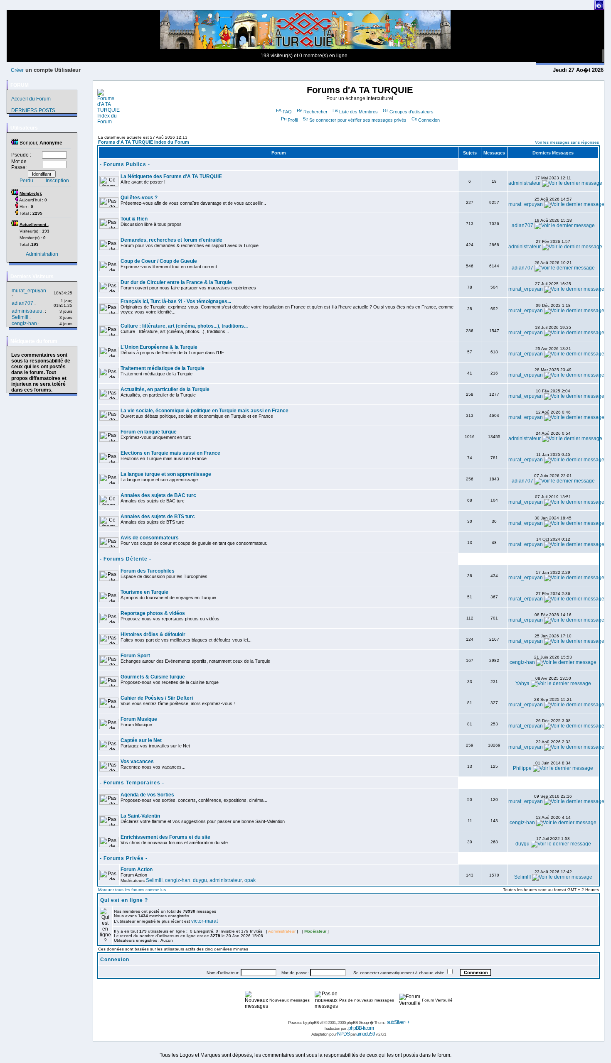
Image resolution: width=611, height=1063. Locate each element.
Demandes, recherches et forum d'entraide (171, 240)
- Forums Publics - (125, 164)
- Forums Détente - (125, 559)
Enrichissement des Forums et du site (165, 837)
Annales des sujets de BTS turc (158, 516)
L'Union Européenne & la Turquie (159, 347)
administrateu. (28, 311)
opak (250, 880)
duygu (522, 844)
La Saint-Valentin (140, 816)
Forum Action (137, 869)
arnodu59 (365, 1034)
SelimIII (20, 317)
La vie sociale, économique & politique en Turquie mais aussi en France (204, 411)
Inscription (57, 181)
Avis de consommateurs (150, 538)
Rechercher (315, 111)
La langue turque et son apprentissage (166, 474)
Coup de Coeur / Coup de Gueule (159, 261)
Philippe (522, 768)
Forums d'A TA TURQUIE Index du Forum (143, 142)
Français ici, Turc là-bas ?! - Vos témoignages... (176, 301)
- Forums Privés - (124, 858)
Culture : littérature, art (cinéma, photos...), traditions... (184, 326)
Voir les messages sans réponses (567, 142)
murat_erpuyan (29, 291)
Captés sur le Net (141, 740)
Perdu (26, 181)
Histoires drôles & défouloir (153, 634)
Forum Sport (135, 656)
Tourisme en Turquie (144, 592)
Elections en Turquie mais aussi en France (170, 453)
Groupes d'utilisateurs (411, 111)
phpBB (313, 1022)
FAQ (287, 111)
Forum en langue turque (149, 432)
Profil (293, 120)
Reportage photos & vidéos (153, 613)
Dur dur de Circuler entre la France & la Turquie (176, 282)
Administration (42, 254)
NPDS (343, 1034)
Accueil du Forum (31, 99)
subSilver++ (398, 1022)
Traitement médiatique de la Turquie (162, 368)
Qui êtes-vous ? (139, 198)
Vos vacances (137, 761)
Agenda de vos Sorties (147, 795)
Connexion (429, 120)
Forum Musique (139, 719)
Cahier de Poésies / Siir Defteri (157, 698)
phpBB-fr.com (361, 1028)
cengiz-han (24, 323)
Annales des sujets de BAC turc (158, 495)
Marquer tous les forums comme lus (132, 889)
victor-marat (204, 921)
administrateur (524, 183)
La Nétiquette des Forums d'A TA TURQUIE (171, 176)
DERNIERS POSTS (33, 110)
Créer (17, 70)
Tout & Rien (134, 219)
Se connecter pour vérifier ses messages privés (358, 120)
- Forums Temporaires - (132, 783)
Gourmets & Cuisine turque (153, 677)
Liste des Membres (358, 111)
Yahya (522, 683)
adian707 (22, 303)
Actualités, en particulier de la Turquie (165, 389)
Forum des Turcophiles (148, 571)
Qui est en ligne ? (124, 900)
